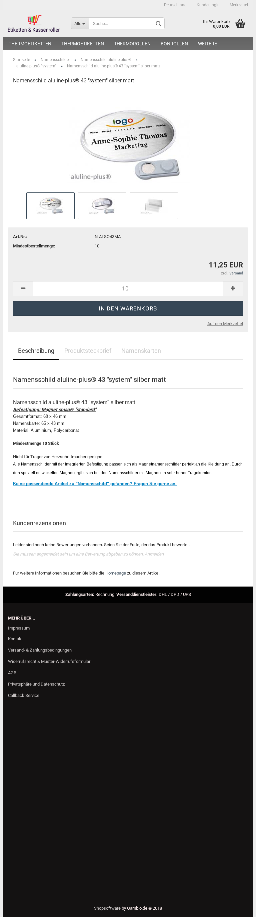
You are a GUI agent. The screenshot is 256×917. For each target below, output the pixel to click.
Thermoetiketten (30, 43)
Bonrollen (174, 43)
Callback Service (23, 695)
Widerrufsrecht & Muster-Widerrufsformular (49, 661)
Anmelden (154, 554)
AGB (12, 672)
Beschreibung (36, 350)
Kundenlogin (208, 5)
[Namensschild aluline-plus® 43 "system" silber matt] (128, 140)
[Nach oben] (238, 907)
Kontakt (15, 638)
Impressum (19, 628)
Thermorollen (132, 43)
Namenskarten (141, 350)
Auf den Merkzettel (225, 323)
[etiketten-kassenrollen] (34, 23)
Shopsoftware (107, 908)
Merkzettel (239, 5)
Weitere (207, 43)
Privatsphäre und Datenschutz (36, 684)
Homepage (115, 573)
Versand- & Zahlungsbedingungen (40, 650)
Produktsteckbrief (87, 350)
